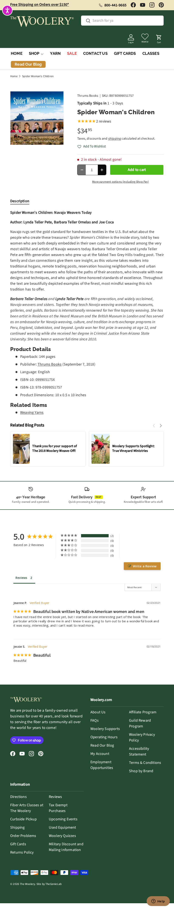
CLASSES (150, 53)
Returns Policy (22, 852)
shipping (114, 138)
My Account (99, 753)
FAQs (94, 720)
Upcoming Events (63, 819)
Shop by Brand (141, 771)
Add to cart (137, 169)
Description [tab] (19, 201)
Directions (18, 796)
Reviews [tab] (21, 578)
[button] (159, 38)
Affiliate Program (142, 712)
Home (14, 76)
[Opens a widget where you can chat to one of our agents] (158, 901)
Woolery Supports (105, 728)
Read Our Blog (102, 745)
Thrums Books (87, 95)
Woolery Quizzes (62, 835)
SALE (72, 53)
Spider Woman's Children (37, 76)
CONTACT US (95, 53)
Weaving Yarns (32, 412)
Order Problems (23, 835)
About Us (97, 712)
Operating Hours (104, 737)
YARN (55, 53)
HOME (16, 53)
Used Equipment (62, 827)
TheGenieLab (53, 884)
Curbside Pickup (23, 819)
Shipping (17, 827)
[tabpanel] (87, 312)
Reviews (55, 796)
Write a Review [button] (144, 566)
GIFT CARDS (125, 53)
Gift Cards (18, 844)
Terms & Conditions (145, 762)
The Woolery (27, 884)
